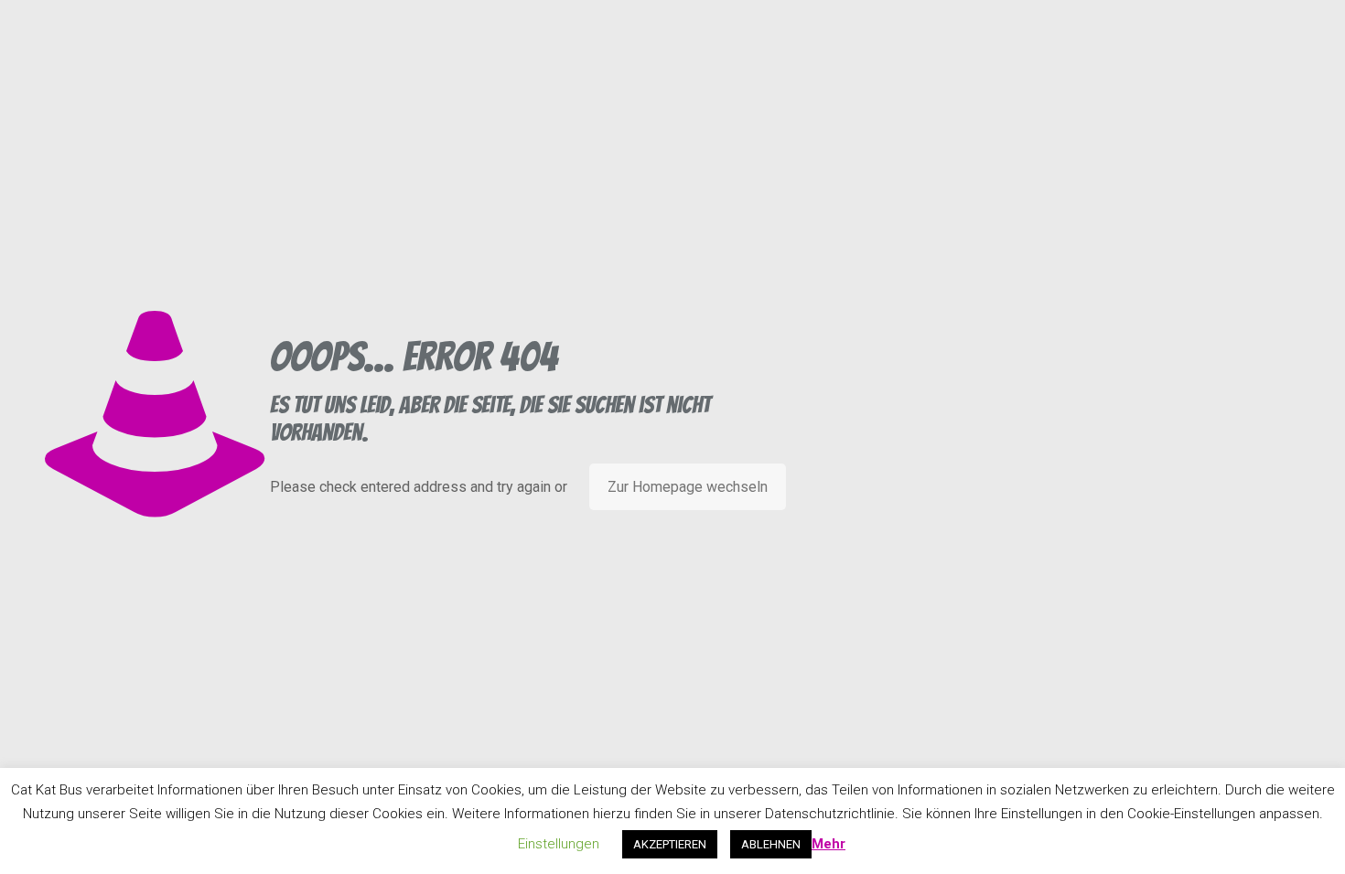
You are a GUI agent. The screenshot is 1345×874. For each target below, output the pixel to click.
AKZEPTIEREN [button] (669, 844)
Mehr (828, 844)
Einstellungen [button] (558, 844)
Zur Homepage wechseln (688, 487)
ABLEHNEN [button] (771, 844)
